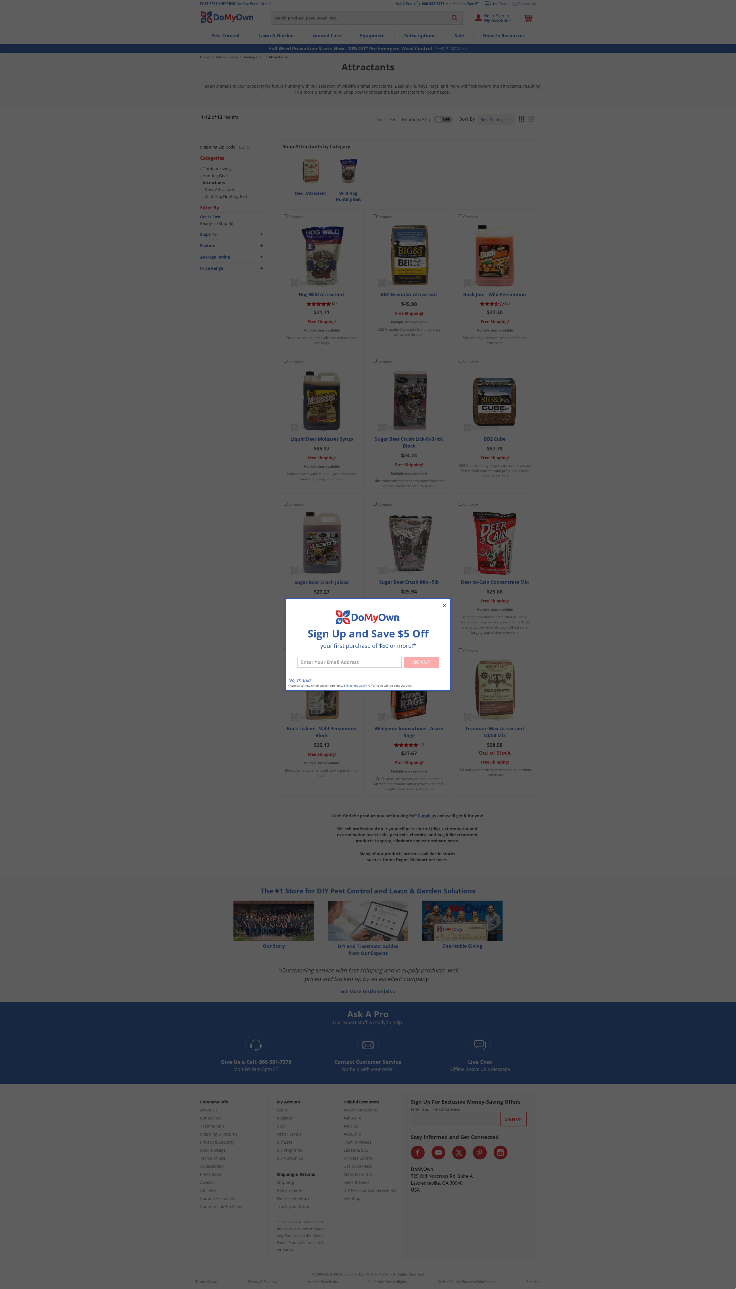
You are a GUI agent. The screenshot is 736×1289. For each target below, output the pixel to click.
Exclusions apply (355, 685)
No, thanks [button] (299, 680)
